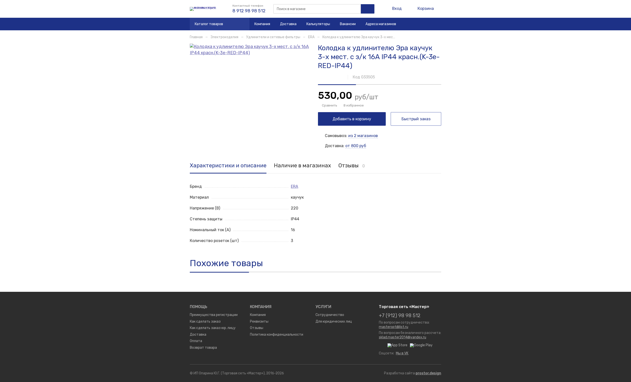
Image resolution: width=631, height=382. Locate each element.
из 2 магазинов (363, 135)
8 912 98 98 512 (248, 11)
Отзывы (351, 166)
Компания (262, 24)
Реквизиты (259, 321)
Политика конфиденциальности (276, 334)
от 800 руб (355, 145)
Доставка (288, 24)
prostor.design (428, 373)
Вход (397, 8)
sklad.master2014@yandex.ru (402, 337)
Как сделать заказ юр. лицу (213, 328)
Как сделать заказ (205, 321)
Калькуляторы (318, 24)
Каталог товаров (209, 24)
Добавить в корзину (352, 119)
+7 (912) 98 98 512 (400, 315)
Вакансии (348, 24)
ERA (311, 37)
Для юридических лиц (334, 321)
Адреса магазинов (381, 24)
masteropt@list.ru (393, 327)
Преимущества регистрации (214, 315)
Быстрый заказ (416, 119)
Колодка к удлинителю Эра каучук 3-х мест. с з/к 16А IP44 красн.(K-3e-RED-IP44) (390, 37)
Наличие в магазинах (302, 166)
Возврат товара (203, 347)
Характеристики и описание (228, 166)
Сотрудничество (330, 315)
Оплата (196, 341)
